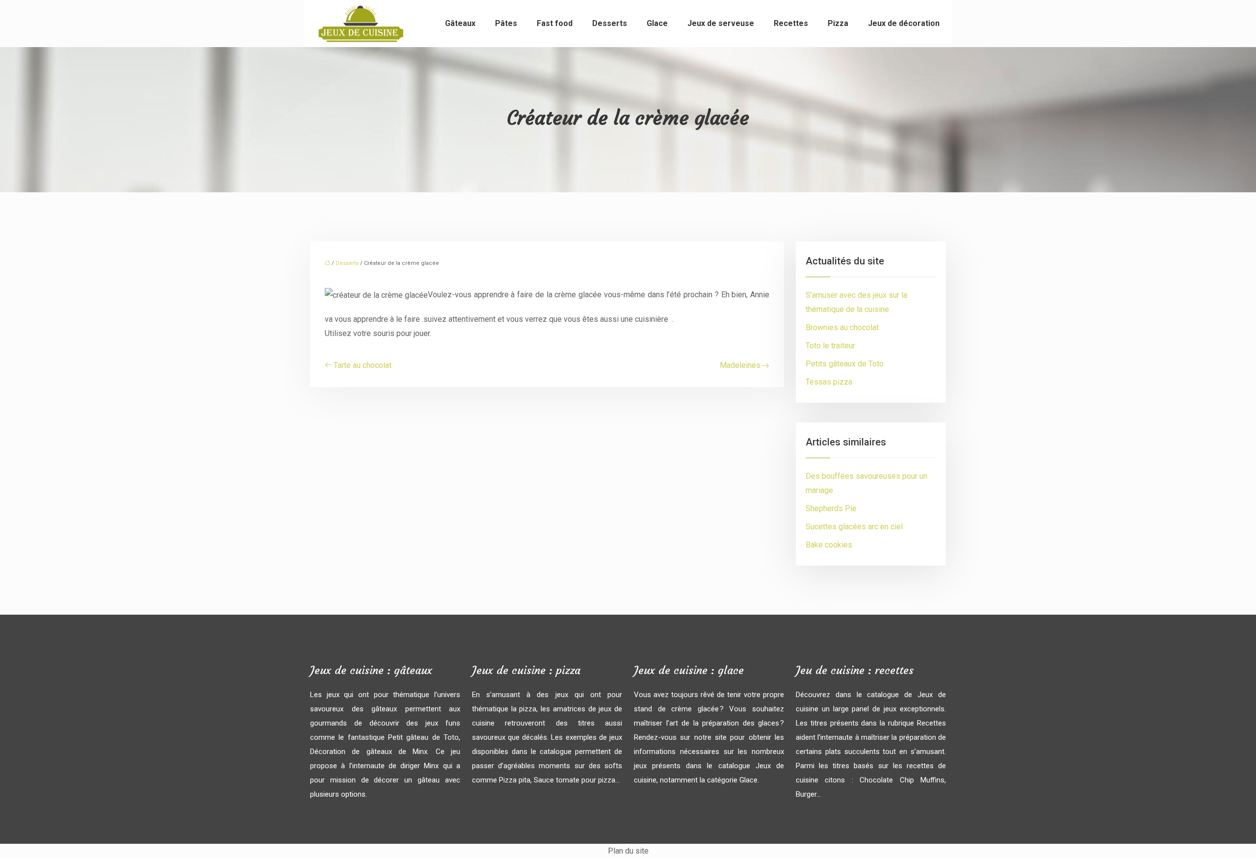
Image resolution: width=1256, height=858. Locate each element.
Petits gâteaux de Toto (845, 363)
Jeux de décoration (904, 23)
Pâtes (506, 23)
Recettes (791, 23)
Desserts (609, 23)
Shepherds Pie (831, 508)
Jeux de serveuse (720, 23)
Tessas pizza (829, 382)
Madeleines (740, 365)
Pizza (838, 23)
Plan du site (628, 851)
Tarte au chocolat (363, 365)
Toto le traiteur (830, 345)
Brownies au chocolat (842, 327)
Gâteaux (460, 23)
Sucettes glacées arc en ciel (854, 526)
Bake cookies (829, 544)
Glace (657, 23)
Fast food (555, 23)
